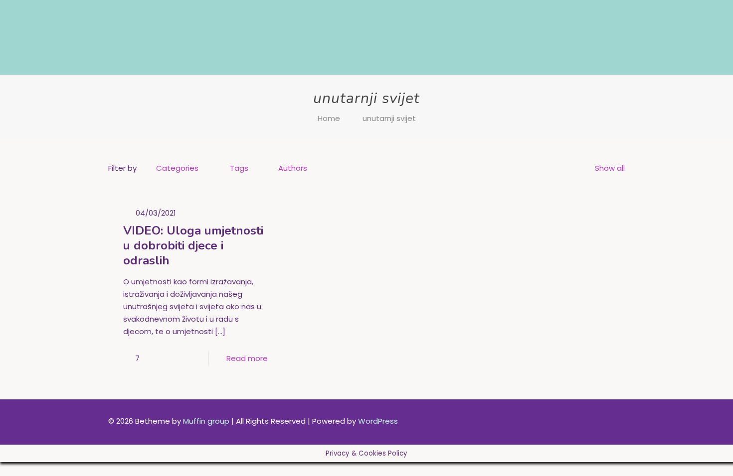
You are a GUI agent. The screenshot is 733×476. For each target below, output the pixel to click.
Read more (247, 358)
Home (329, 118)
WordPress (378, 421)
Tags (239, 168)
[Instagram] (573, 421)
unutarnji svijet (389, 118)
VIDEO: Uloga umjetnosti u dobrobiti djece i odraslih (193, 245)
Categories (177, 168)
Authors (292, 168)
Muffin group (206, 421)
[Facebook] (560, 421)
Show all (610, 168)
